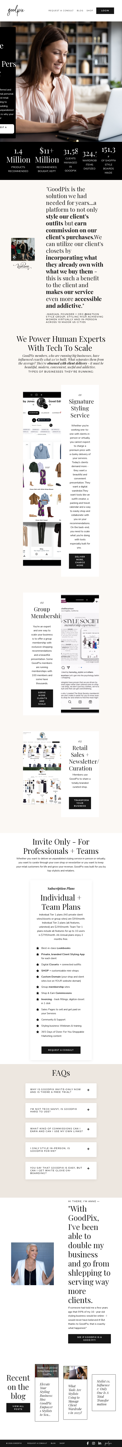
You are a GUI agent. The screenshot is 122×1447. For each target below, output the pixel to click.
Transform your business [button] (81, 803)
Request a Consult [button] (61, 1050)
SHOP (90, 10)
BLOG (53, 1443)
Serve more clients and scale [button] (42, 698)
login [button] (105, 10)
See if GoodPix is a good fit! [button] (89, 1338)
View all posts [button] (18, 1407)
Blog (80, 10)
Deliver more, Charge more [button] (80, 561)
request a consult (61, 10)
